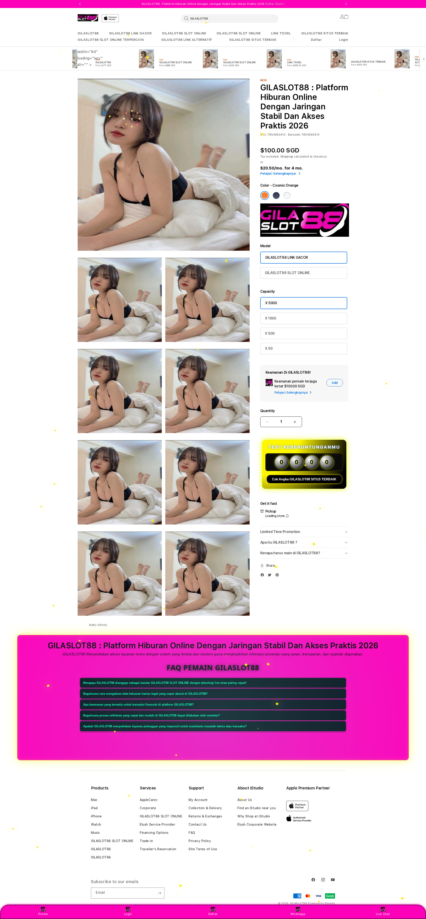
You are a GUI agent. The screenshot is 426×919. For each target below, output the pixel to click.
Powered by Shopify (321, 903)
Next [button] (346, 4)
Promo (43, 914)
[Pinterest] (278, 576)
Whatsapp (297, 914)
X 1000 (270, 318)
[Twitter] (271, 576)
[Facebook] (263, 576)
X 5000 (271, 303)
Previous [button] (80, 4)
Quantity (267, 411)
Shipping (286, 156)
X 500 (270, 333)
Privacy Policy (200, 841)
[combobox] (229, 18)
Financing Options (154, 832)
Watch (96, 824)
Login (128, 914)
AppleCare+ (149, 800)
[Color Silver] (286, 195)
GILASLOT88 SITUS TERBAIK (324, 33)
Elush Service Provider (157, 824)
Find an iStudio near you (256, 808)
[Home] (88, 17)
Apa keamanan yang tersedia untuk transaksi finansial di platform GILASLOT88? (138, 704)
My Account (198, 800)
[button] (88, 33)
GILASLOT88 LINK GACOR (130, 33)
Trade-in (146, 841)
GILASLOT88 (88, 33)
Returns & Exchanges (205, 816)
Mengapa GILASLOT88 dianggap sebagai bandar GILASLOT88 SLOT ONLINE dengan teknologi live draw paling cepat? (165, 682)
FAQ (192, 832)
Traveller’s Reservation (158, 849)
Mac (94, 800)
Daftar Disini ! (274, 4)
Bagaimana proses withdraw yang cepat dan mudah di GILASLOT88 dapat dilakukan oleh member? (151, 715)
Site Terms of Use (203, 849)
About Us (244, 800)
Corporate (148, 808)
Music (95, 832)
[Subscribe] (159, 893)
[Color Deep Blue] (276, 195)
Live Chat (383, 914)
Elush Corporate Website (257, 824)
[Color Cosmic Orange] (264, 195)
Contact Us (198, 824)
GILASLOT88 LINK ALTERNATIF (186, 39)
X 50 (269, 348)
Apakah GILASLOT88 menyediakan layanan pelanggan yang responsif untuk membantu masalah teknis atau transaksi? (165, 726)
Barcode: (294, 134)
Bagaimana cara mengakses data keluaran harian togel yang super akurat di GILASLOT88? (145, 693)
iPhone (96, 816)
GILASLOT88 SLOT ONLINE (184, 33)
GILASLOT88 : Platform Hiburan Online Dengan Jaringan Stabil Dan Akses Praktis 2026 (213, 4)
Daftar (213, 914)
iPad (94, 808)
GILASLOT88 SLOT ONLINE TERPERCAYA (111, 39)
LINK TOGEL (281, 33)
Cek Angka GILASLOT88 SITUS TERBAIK (304, 479)
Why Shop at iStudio (253, 816)
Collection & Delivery (205, 808)
